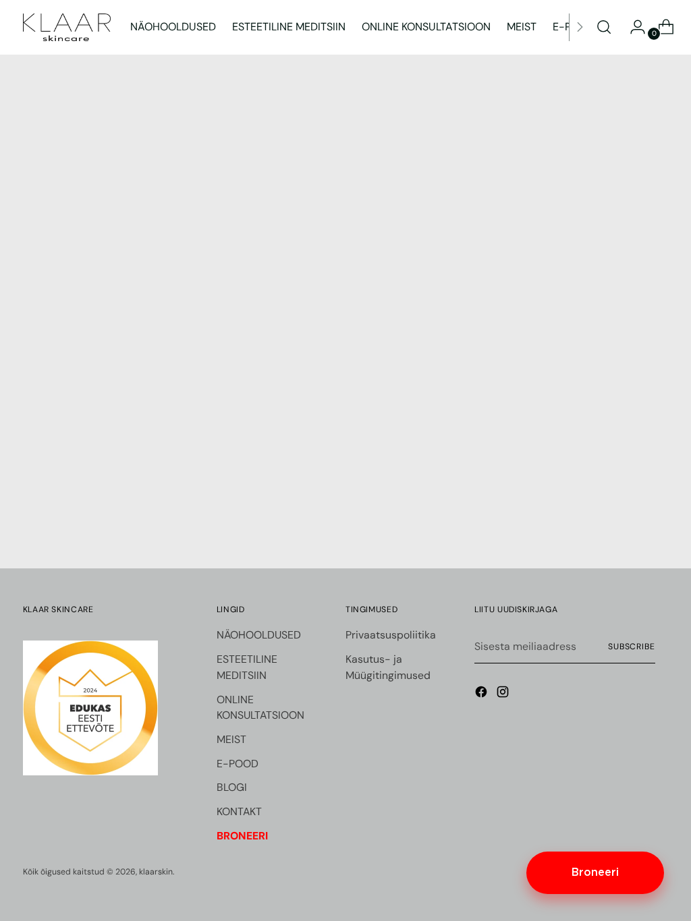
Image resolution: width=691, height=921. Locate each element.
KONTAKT (239, 811)
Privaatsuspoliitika (391, 635)
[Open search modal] (603, 26)
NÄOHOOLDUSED (259, 635)
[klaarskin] (67, 27)
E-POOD (237, 763)
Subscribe (631, 646)
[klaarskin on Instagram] (504, 694)
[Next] (580, 27)
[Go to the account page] (632, 26)
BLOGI (232, 787)
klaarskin (156, 871)
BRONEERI (242, 836)
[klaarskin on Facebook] (482, 694)
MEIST (231, 739)
